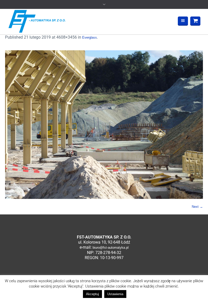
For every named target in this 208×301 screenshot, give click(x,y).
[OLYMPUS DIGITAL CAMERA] (104, 124)
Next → (197, 207)
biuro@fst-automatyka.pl (111, 247)
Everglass (89, 37)
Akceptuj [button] (92, 294)
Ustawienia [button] (115, 294)
